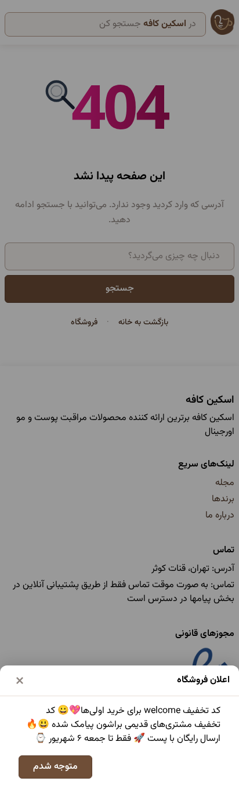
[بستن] (19, 680)
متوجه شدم (55, 766)
